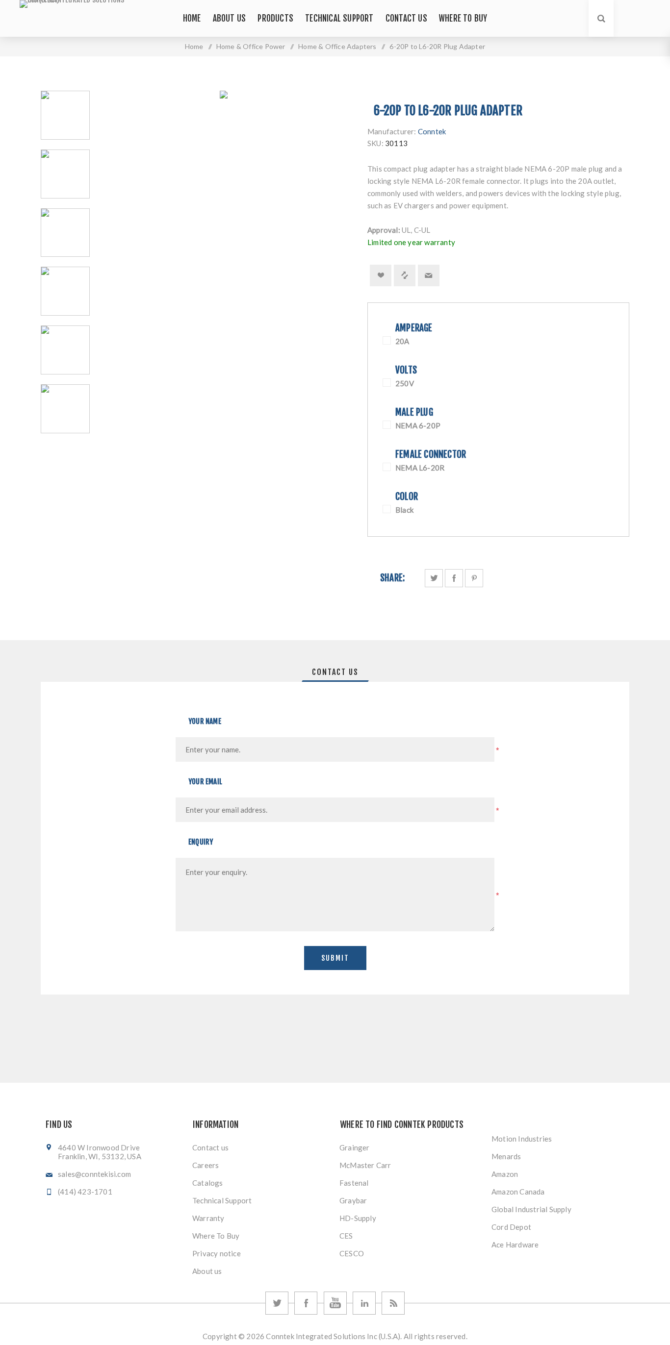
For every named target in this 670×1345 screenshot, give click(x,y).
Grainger (354, 1147)
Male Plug (414, 412)
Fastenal (354, 1182)
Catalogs (207, 1182)
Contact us (210, 1147)
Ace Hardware (515, 1244)
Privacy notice (216, 1253)
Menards (506, 1156)
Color (406, 496)
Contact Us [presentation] (335, 672)
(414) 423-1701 (85, 1191)
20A (402, 341)
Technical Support (222, 1200)
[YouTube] (335, 1303)
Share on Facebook (454, 578)
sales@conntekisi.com (94, 1174)
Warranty (208, 1218)
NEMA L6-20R (419, 467)
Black (404, 509)
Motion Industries (521, 1138)
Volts (406, 370)
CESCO (351, 1253)
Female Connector (430, 454)
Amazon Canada (518, 1191)
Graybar (353, 1200)
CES (346, 1235)
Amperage (414, 328)
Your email (205, 781)
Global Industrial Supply (531, 1209)
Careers (205, 1165)
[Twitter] (276, 1303)
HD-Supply (357, 1218)
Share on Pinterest (474, 578)
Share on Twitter (434, 578)
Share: (392, 578)
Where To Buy (215, 1235)
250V (404, 383)
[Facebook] (305, 1303)
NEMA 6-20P (417, 425)
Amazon (504, 1174)
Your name (204, 721)
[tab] (335, 672)
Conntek (432, 131)
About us (207, 1271)
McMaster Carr (365, 1165)
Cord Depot (511, 1226)
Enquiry (200, 842)
